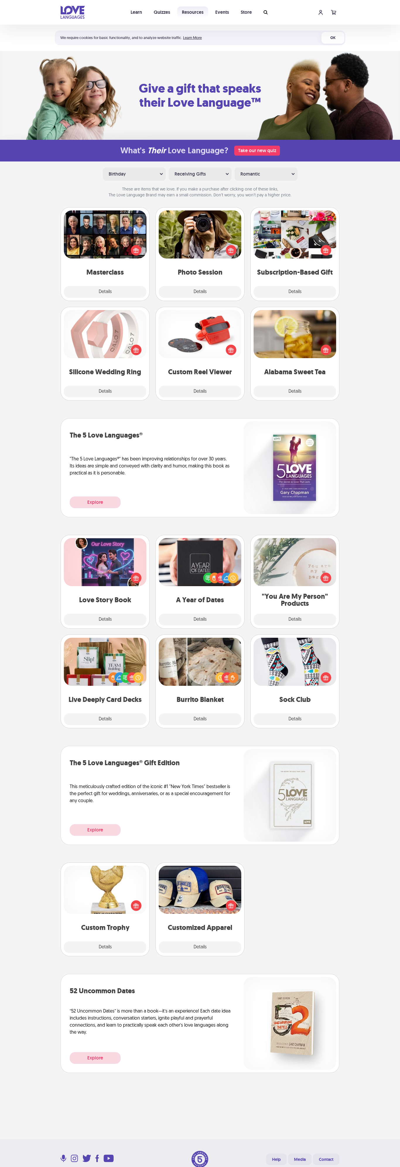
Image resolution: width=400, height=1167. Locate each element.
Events (222, 12)
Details (105, 292)
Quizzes (162, 12)
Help (276, 1159)
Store (246, 12)
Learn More (192, 37)
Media (300, 1159)
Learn (136, 12)
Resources (193, 12)
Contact (326, 1159)
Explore (95, 502)
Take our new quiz (257, 150)
